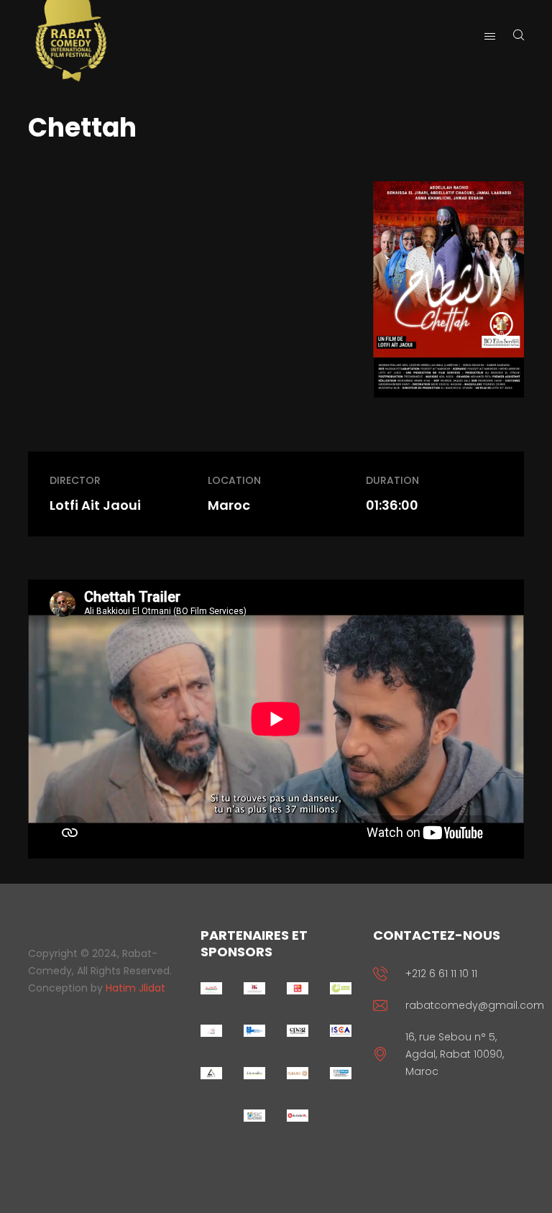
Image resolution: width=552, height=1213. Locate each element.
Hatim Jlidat (135, 988)
